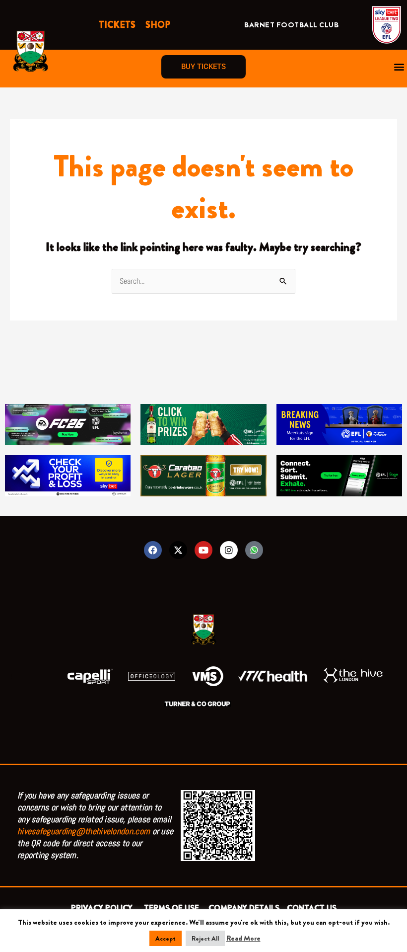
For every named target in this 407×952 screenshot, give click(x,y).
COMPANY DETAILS (243, 908)
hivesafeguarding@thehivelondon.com (83, 831)
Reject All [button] (205, 938)
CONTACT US (312, 908)
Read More (243, 938)
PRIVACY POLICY (103, 908)
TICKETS (117, 24)
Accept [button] (165, 938)
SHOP (157, 24)
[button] (399, 67)
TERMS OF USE (172, 908)
